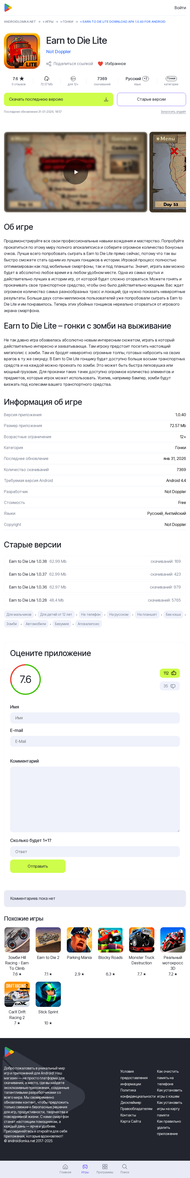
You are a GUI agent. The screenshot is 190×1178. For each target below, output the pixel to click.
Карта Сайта (130, 1121)
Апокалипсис (88, 624)
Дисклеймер (130, 1102)
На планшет (147, 614)
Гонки (68, 21)
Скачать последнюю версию (36, 99)
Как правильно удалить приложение (169, 1127)
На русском (118, 614)
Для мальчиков (18, 614)
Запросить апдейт (173, 111)
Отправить (38, 866)
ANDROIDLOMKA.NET (20, 21)
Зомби (11, 624)
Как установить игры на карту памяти (169, 1108)
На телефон (90, 614)
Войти (180, 7)
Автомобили (36, 624)
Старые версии (151, 99)
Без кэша (173, 614)
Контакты (128, 1115)
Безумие (62, 624)
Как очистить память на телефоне (168, 1077)
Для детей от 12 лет (56, 614)
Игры (49, 21)
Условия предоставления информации (134, 1077)
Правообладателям (136, 1109)
